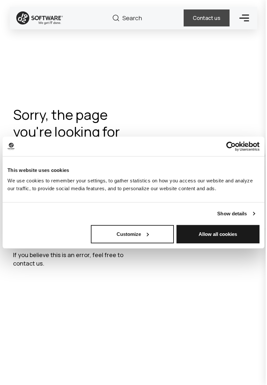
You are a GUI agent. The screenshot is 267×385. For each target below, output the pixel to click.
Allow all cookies (218, 234)
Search (116, 18)
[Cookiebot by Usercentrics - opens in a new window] (231, 146)
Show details (232, 213)
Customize (129, 234)
